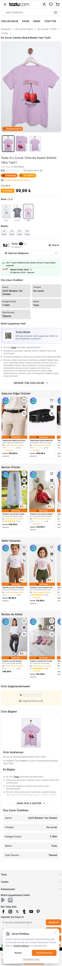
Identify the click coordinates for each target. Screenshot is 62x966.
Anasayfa (6, 29)
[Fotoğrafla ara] (55, 12)
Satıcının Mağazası (18, 253)
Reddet (18, 953)
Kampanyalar (8, 889)
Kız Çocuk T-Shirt (47, 29)
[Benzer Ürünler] (24, 406)
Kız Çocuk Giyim (24, 29)
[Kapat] (55, 933)
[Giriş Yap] (44, 4)
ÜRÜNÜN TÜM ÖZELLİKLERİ (29, 382)
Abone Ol (53, 922)
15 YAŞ (19, 233)
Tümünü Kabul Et (44, 953)
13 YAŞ (4, 233)
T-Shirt (4, 33)
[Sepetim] (58, 4)
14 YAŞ (11, 233)
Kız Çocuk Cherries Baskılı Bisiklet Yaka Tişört (26, 37)
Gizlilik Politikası (21, 945)
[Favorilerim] (51, 4)
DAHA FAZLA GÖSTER (29, 803)
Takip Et (55, 245)
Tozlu (13, 347)
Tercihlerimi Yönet (31, 959)
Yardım (4, 881)
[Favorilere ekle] (24, 400)
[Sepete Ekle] (24, 413)
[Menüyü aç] (5, 4)
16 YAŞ (27, 233)
